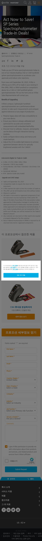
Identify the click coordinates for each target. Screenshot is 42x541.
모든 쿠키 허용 (21, 275)
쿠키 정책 (14, 265)
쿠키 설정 (12, 267)
